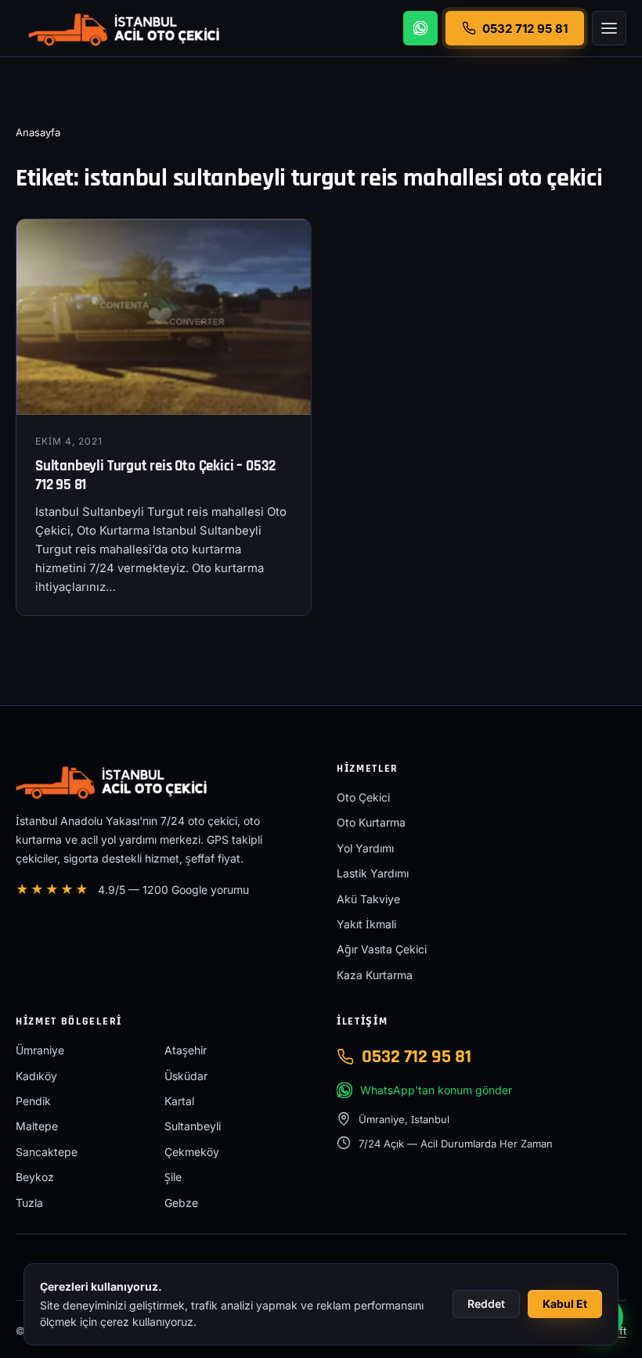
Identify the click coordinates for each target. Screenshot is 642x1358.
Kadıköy (36, 1075)
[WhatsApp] (420, 28)
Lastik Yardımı (373, 873)
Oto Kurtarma (371, 822)
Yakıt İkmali (366, 924)
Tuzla (29, 1202)
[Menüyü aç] (609, 28)
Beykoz (35, 1176)
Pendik (33, 1101)
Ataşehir (185, 1050)
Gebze (181, 1202)
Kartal (179, 1101)
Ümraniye (40, 1050)
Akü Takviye (368, 899)
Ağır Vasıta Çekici (382, 949)
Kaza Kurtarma (375, 975)
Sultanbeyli (192, 1126)
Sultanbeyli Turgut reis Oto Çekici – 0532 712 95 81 (155, 475)
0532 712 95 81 (416, 1056)
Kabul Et (565, 1303)
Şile (173, 1176)
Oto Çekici (363, 797)
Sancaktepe (47, 1151)
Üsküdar (185, 1075)
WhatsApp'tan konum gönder (436, 1090)
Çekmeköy (191, 1151)
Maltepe (37, 1126)
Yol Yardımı (365, 848)
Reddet (486, 1303)
